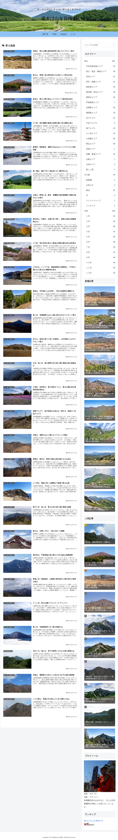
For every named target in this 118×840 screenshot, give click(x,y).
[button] (113, 45)
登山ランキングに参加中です (93, 820)
